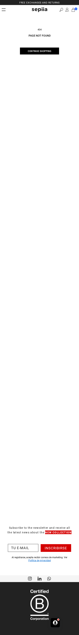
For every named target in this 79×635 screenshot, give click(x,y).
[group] (39, 2)
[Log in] (67, 10)
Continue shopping (39, 51)
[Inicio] (39, 9)
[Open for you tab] (55, 622)
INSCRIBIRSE (56, 548)
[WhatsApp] (49, 578)
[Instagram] (30, 578)
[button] (61, 9)
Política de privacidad (39, 560)
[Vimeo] (39, 578)
